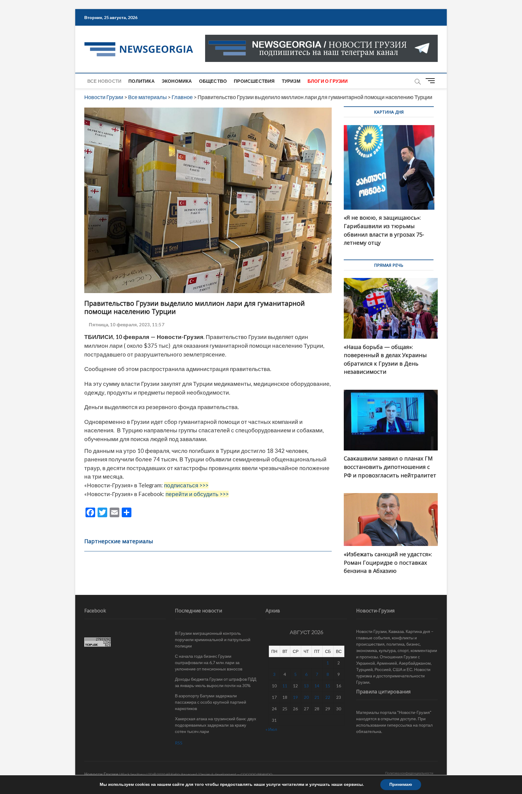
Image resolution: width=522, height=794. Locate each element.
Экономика (177, 81)
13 (306, 685)
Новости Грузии (101, 773)
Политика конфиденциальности (409, 773)
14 (316, 685)
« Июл (271, 729)
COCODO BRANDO (256, 774)
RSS (178, 742)
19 (295, 697)
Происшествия (254, 81)
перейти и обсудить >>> (197, 494)
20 (306, 697)
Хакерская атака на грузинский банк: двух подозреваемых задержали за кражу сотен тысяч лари (215, 725)
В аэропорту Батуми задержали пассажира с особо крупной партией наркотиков (210, 702)
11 (284, 685)
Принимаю (400, 784)
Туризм (291, 81)
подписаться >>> (186, 485)
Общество (213, 81)
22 (327, 697)
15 (327, 685)
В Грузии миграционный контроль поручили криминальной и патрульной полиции (212, 639)
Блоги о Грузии (328, 81)
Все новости (104, 81)
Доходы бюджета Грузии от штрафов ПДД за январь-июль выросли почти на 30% (215, 682)
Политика (141, 81)
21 (316, 697)
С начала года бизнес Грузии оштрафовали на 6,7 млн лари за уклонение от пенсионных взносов (208, 662)
